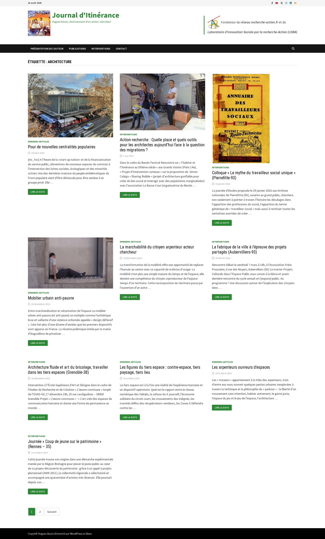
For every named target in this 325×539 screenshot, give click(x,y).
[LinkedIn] (291, 3)
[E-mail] (295, 3)
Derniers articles (38, 141)
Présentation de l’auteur (47, 48)
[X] (282, 3)
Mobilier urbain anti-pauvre (51, 298)
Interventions (100, 48)
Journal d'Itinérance (85, 15)
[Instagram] (286, 3)
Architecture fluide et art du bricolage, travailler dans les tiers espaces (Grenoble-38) (68, 370)
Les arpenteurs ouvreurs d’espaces (241, 367)
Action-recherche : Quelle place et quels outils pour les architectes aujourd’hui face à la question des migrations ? (162, 144)
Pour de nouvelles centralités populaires (61, 146)
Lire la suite (37, 192)
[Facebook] (273, 3)
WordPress (76, 533)
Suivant (52, 512)
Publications (77, 48)
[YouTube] (277, 3)
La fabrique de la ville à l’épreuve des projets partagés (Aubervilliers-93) (249, 250)
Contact (121, 48)
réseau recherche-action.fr (259, 22)
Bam (89, 533)
